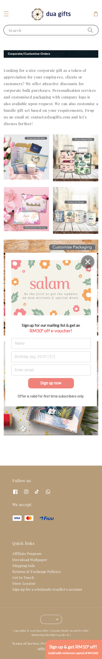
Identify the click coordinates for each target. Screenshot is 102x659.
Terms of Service (25, 643)
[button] (6, 13)
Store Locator (24, 583)
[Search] (90, 30)
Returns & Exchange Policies (36, 571)
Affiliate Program (26, 553)
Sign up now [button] (50, 383)
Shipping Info (23, 565)
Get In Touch (23, 577)
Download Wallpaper (29, 559)
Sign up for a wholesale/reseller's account (47, 589)
